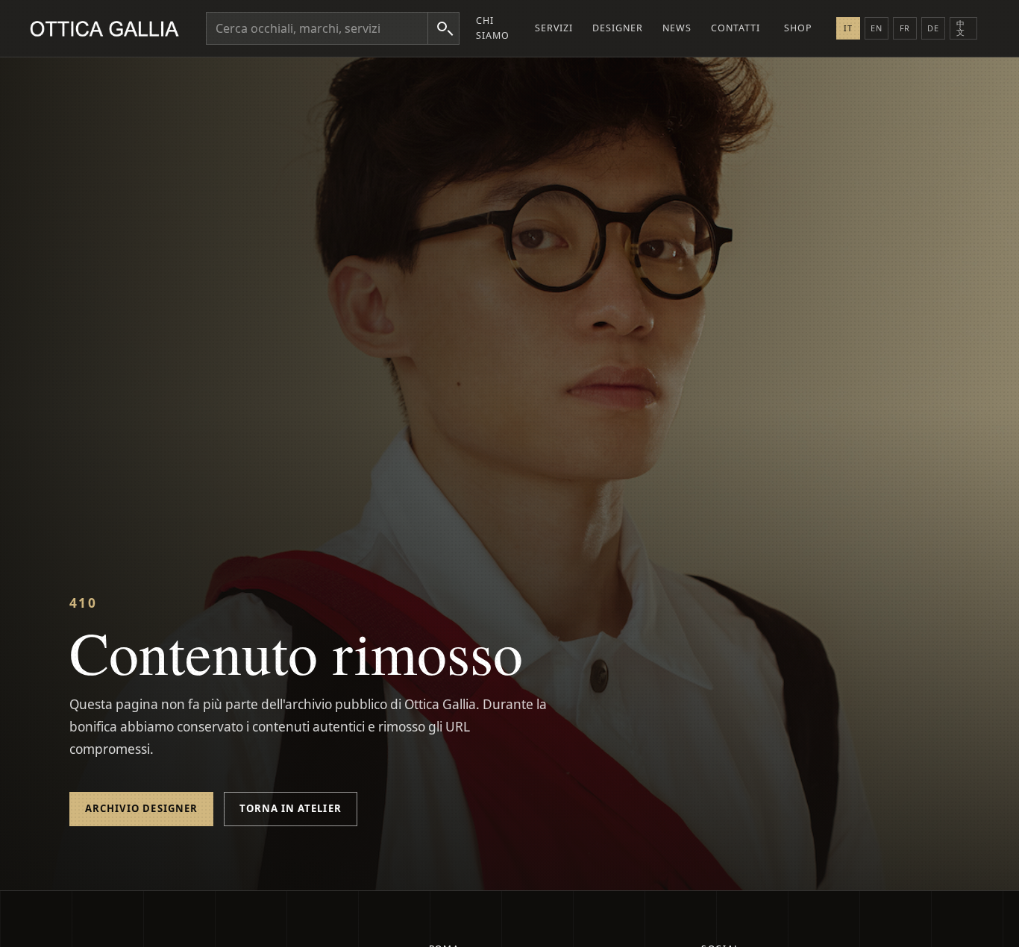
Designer (617, 28)
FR (905, 28)
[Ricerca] (443, 28)
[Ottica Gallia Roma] (107, 28)
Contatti (735, 28)
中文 (960, 27)
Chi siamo (493, 28)
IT (848, 28)
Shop (798, 28)
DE (933, 28)
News (677, 28)
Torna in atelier (290, 808)
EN (876, 28)
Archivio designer (141, 808)
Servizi (554, 28)
